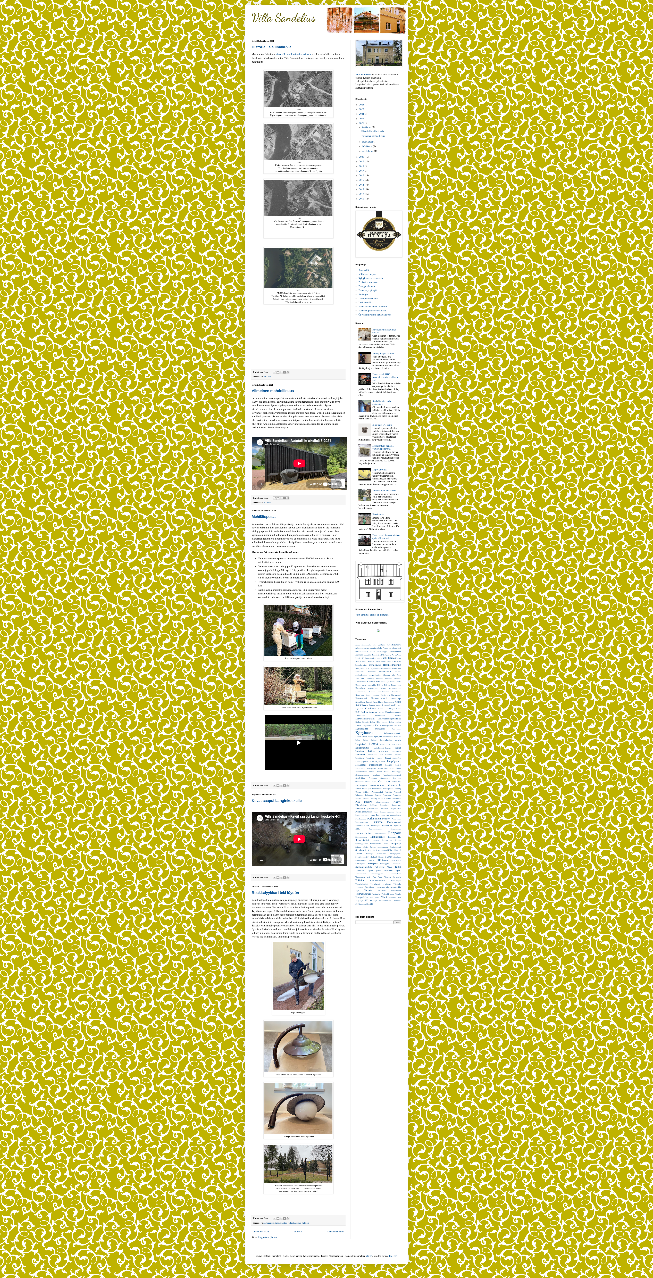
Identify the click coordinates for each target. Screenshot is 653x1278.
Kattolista (385, 695)
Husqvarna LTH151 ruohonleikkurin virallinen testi (385, 377)
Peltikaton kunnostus (368, 282)
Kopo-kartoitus (379, 469)
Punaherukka (360, 818)
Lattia (373, 743)
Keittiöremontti (375, 705)
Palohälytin (366, 788)
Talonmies (360, 870)
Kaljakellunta (373, 688)
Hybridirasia (386, 668)
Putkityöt (386, 818)
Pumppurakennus (366, 286)
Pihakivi (368, 801)
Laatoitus (397, 736)
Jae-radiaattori (375, 675)
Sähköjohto (382, 860)
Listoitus (388, 754)
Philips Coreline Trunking (366, 798)
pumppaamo (370, 815)
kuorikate (397, 725)
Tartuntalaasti (360, 873)
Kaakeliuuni (360, 681)
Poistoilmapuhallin (363, 811)
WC (366, 900)
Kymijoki (378, 736)
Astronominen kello (374, 648)
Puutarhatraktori (362, 825)
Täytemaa (359, 887)
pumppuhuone (395, 815)
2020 (362, 156)
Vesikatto (376, 893)
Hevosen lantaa (373, 661)
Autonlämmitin (395, 651)
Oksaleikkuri (360, 778)
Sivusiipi (369, 853)
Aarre (357, 644)
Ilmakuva (267, 376)
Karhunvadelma (395, 688)
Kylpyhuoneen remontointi (371, 278)
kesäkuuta (367, 127)
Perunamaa (397, 795)
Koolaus (398, 715)
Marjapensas (371, 768)
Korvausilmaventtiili (365, 718)
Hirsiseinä (396, 661)
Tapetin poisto (374, 870)
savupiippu (396, 843)
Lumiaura (397, 754)
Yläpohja (373, 900)
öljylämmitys (360, 904)
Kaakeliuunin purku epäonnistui (381, 402)
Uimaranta (380, 887)
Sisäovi (358, 853)
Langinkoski (361, 744)
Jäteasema (397, 678)
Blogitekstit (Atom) (267, 1237)
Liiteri (381, 754)
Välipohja (359, 900)
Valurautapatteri (363, 893)
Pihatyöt (397, 801)
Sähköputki (373, 863)
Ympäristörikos (385, 900)
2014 (362, 184)
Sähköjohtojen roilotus (383, 353)
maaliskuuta (368, 151)
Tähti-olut (397, 884)
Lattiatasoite (396, 751)
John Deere (396, 675)
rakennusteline (363, 833)
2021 (362, 123)
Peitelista (388, 792)
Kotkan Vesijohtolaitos (364, 725)
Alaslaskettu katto (369, 644)
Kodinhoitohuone (369, 711)
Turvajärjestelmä (361, 884)
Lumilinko (359, 758)
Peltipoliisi (359, 795)
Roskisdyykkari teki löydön (275, 893)
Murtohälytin (389, 768)
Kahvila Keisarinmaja (392, 685)
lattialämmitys (362, 747)
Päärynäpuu (376, 825)
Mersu (380, 768)
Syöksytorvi (381, 857)
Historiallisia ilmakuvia (271, 47)
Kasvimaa (359, 695)
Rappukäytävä (362, 840)
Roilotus (398, 840)
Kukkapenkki (387, 725)
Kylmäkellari (361, 728)
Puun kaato (396, 818)
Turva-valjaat (396, 880)
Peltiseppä (369, 795)
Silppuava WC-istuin (382, 424)
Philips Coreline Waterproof (389, 798)
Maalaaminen (375, 764)
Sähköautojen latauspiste (384, 490)
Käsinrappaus (388, 736)
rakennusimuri (395, 828)
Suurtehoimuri (361, 857)
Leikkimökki (372, 754)
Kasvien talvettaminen (379, 691)
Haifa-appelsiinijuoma (373, 658)
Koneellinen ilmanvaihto (370, 715)
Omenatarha (385, 778)
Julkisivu (379, 678)
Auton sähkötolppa (378, 651)
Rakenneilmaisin (375, 828)
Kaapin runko (395, 681)
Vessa (392, 894)
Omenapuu (373, 778)
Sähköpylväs (385, 863)
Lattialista (396, 744)
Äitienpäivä (396, 900)
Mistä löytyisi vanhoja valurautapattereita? (383, 447)
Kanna (383, 688)
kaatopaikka (268, 1222)
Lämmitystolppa (377, 761)
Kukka (378, 725)
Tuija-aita (397, 877)
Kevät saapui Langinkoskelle (277, 801)
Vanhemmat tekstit (335, 1231)
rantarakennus (380, 833)
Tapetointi (388, 870)
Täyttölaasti (370, 887)
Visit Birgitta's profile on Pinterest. (372, 614)
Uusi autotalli (364, 302)
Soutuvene (381, 853)
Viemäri (398, 894)
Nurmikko (376, 775)
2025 (362, 109)
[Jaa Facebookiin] (284, 372)
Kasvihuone (378, 514)
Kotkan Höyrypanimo (379, 722)
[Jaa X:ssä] (281, 372)
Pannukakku (377, 788)
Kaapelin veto (373, 681)
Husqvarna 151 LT (363, 668)
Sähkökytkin (360, 863)
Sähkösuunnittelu (363, 866)
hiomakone (386, 661)
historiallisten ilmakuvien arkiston (294, 54)
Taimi (389, 867)
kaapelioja (385, 681)
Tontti (380, 877)
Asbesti (381, 644)
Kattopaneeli (361, 698)
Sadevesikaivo (375, 843)
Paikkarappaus (361, 785)
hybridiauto (376, 668)
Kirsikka (381, 708)
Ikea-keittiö (359, 671)
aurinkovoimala (361, 651)
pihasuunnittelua (382, 802)
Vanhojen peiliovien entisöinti (372, 310)
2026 (362, 104)
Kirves (398, 708)
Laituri (365, 740)
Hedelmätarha (360, 661)
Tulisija (359, 880)
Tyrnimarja (387, 884)
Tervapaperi (360, 877)
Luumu (379, 758)
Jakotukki (386, 675)
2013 (362, 189)
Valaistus (382, 890)
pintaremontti (372, 808)
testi (369, 877)
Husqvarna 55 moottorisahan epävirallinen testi (386, 537)
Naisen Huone (383, 771)
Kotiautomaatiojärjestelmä (389, 718)
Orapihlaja (397, 778)
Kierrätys (397, 705)
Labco (357, 740)
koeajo (381, 712)
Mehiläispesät (264, 516)
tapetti (398, 870)
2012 (362, 193)
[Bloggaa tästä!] (278, 372)
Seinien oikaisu (362, 847)
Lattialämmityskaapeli (382, 747)
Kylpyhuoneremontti (392, 733)
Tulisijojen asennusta (368, 298)
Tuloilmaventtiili (377, 880)
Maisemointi (360, 768)
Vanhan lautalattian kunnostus (372, 306)
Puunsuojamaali (361, 822)
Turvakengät (375, 884)
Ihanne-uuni (396, 668)
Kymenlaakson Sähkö (364, 736)
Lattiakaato (385, 744)
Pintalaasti (360, 808)
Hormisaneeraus (392, 665)
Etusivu (298, 1231)
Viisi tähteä (374, 897)
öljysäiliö (369, 904)
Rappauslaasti (377, 837)
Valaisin (305, 1222)
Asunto (385, 648)
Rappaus (394, 832)
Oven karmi (370, 781)
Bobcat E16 (376, 654)
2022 (362, 118)
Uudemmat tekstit (261, 1231)
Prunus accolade (387, 811)
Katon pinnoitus (372, 695)
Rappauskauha (361, 837)
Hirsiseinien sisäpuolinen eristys (384, 331)
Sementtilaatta (381, 850)
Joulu (362, 678)
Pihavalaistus (281, 1222)
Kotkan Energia (362, 722)
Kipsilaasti (359, 708)
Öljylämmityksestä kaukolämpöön (374, 314)
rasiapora (375, 840)
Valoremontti (396, 890)
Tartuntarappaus (376, 873)
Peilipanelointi (377, 792)
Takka (398, 867)
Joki (357, 678)
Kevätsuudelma (388, 705)
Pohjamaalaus (396, 808)
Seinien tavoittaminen (379, 847)
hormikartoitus (361, 665)
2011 (362, 198)
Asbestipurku (360, 648)
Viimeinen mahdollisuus (273, 391)
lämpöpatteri (394, 761)
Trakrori (387, 877)
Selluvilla (371, 850)
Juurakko (388, 678)
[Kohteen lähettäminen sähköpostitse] (275, 372)
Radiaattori (387, 825)
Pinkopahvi (396, 805)
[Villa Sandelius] (378, 631)
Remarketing (387, 840)
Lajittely (374, 740)
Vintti (384, 897)
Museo (398, 768)
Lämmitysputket (361, 761)
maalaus (388, 764)
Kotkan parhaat (395, 722)
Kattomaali (396, 695)
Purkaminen (374, 818)
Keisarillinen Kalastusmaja (383, 702)
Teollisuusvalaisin (394, 873)
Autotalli (267, 502)
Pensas (378, 795)
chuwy (369, 1255)
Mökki (371, 771)
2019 (362, 161)
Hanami (398, 658)
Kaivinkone (360, 688)
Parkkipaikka (388, 788)
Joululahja (370, 678)
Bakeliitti (367, 654)
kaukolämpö (396, 698)
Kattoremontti (379, 698)
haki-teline (388, 658)
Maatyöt (398, 765)
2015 (362, 179)
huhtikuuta (367, 146)
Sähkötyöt (363, 294)
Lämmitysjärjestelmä (393, 758)
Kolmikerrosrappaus (393, 712)
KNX (357, 712)
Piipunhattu (384, 805)
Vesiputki (385, 894)
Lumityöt (370, 758)
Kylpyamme (396, 728)
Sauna (386, 843)
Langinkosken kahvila (390, 739)
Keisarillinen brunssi (363, 702)
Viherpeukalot (361, 897)
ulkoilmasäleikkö (393, 887)
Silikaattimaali (394, 850)
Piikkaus (373, 805)
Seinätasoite (361, 850)
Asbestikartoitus (394, 644)
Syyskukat (371, 857)
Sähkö (389, 856)
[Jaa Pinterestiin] (287, 372)
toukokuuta (367, 141)
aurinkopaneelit (395, 648)
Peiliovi (366, 792)
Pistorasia (384, 808)
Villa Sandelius (284, 17)
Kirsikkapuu (390, 708)
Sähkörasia (397, 863)
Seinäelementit (395, 847)
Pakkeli (358, 788)
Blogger (393, 1255)
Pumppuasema (382, 815)
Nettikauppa (396, 771)
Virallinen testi (395, 897)
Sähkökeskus (396, 860)
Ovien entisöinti (393, 781)
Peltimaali (397, 792)
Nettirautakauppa (362, 775)
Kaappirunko (360, 685)
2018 (362, 166)
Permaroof (387, 795)
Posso (376, 811)
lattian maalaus (378, 751)
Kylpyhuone (364, 732)
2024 (362, 113)
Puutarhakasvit (394, 822)
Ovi (380, 781)
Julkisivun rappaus (367, 274)
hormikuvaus (375, 664)
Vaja (357, 890)
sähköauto (397, 857)
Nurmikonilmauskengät (392, 775)
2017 (362, 170)
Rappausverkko (394, 836)
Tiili (374, 877)
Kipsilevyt (370, 708)
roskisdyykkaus (294, 1222)
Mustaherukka (361, 771)
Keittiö (398, 701)
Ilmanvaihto (364, 270)
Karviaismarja (360, 691)
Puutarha (377, 822)
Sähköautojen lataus (364, 860)
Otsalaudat (359, 781)
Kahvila (380, 685)
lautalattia (360, 754)
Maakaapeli (360, 764)
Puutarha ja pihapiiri (368, 290)
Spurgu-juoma (395, 853)
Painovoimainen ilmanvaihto (385, 785)
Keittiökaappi (361, 705)
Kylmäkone (380, 728)
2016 (362, 175)
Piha (357, 801)
